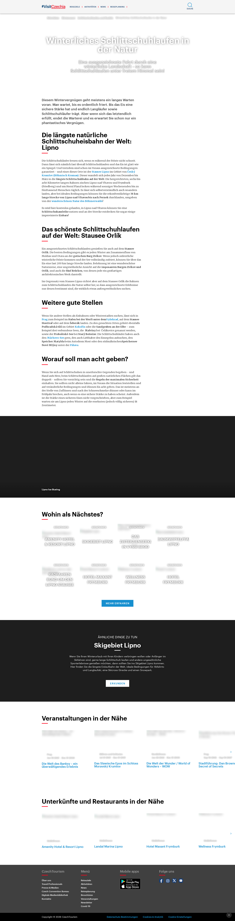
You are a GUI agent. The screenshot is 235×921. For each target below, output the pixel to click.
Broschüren (87, 895)
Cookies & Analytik (153, 916)
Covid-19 (85, 906)
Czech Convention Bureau (55, 891)
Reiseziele (75, 7)
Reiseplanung (117, 7)
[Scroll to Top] (229, 915)
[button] (190, 7)
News (103, 7)
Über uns (46, 880)
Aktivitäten (90, 7)
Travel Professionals (52, 884)
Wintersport (68, 17)
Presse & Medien (50, 887)
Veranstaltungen (89, 898)
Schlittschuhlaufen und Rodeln (95, 17)
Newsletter (86, 902)
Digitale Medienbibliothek (55, 895)
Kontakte (46, 898)
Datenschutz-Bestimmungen (122, 916)
